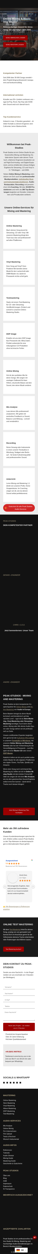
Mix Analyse (7, 1126)
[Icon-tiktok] (14, 1082)
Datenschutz (8, 1186)
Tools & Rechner (9, 1136)
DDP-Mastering (9, 1111)
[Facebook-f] (4, 1082)
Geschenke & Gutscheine (12, 1163)
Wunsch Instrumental (11, 1139)
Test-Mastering (8, 1114)
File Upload (7, 1134)
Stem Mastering (9, 1103)
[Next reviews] (33, 886)
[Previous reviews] (5, 886)
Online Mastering (9, 1100)
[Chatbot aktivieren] (34, 1237)
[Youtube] (10, 1082)
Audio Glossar (8, 1155)
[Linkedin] (17, 1082)
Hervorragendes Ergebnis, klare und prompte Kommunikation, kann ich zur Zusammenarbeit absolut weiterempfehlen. (18, 889)
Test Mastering (15, 929)
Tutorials (6, 1153)
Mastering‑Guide (9, 1161)
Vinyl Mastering (9, 1106)
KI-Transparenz (9, 1189)
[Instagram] (7, 1082)
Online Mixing (21, 707)
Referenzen (7, 1150)
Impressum (7, 1183)
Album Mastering (9, 1108)
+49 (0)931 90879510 (13, 1052)
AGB (5, 1181)
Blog (5, 1178)
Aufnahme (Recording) (25, 738)
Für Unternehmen (9, 1131)
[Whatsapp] (20, 1082)
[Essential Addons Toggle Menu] (35, 4)
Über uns (6, 1175)
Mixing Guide (8, 1158)
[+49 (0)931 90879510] (6, 1047)
